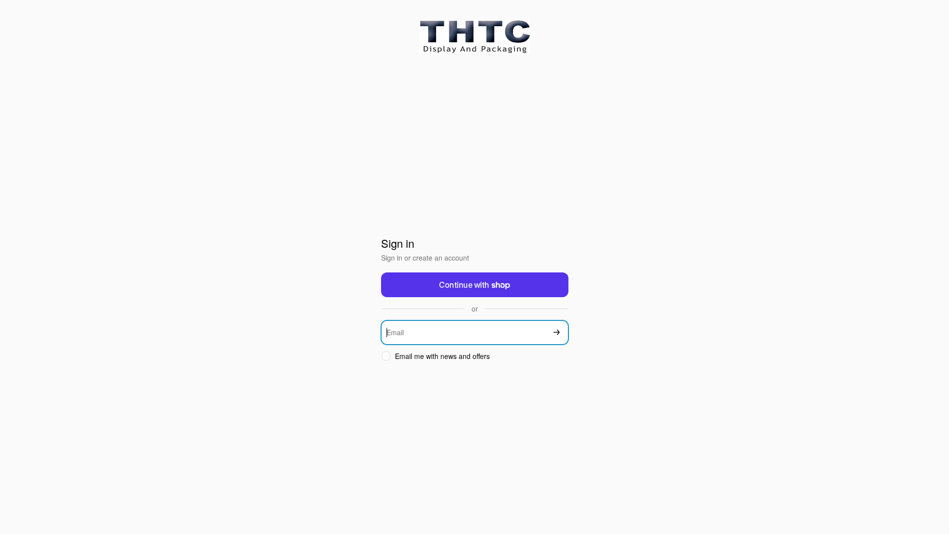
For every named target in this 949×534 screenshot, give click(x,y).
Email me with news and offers (442, 356)
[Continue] (556, 332)
